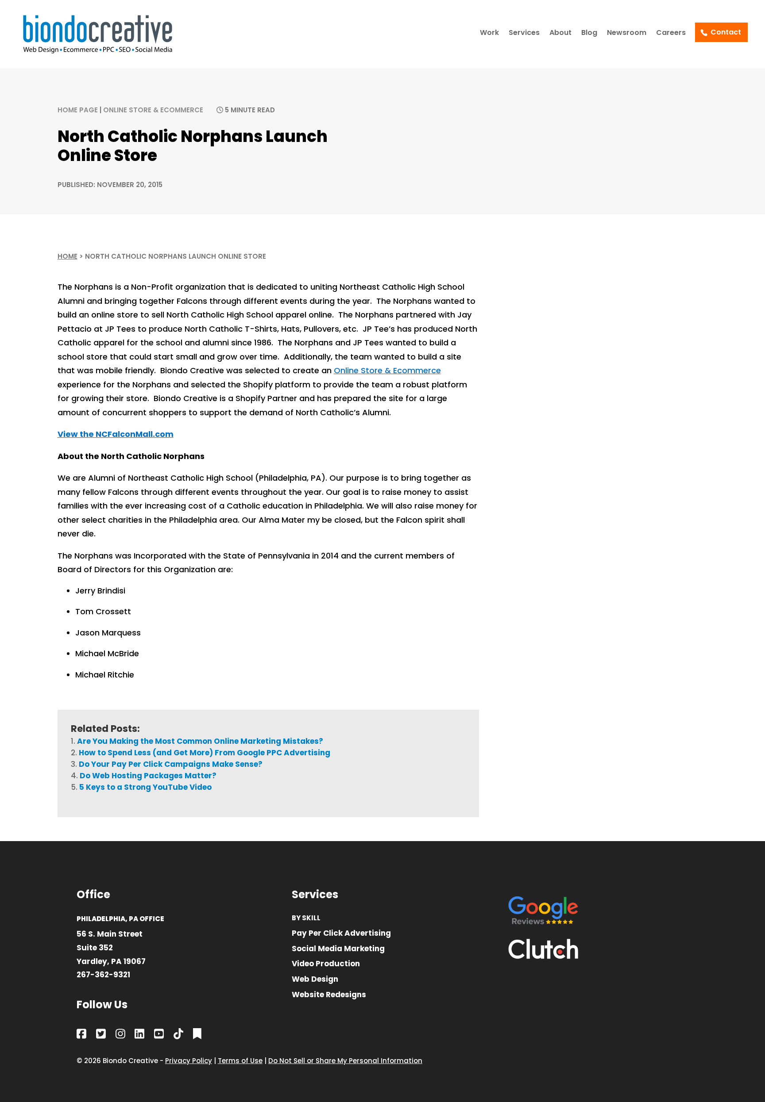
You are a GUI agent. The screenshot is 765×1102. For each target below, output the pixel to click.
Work (489, 34)
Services (524, 34)
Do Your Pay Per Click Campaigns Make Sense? (171, 764)
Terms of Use (240, 1060)
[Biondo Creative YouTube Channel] (159, 1035)
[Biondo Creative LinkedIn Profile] (139, 1035)
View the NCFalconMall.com (116, 434)
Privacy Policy (188, 1060)
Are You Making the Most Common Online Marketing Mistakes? (200, 741)
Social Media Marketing (338, 949)
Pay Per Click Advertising (341, 933)
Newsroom (626, 34)
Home (67, 256)
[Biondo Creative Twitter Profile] (101, 1035)
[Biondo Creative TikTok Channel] (178, 1035)
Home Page (78, 110)
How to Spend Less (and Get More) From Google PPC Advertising (204, 752)
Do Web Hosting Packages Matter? (148, 775)
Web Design (315, 979)
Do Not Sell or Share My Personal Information (345, 1060)
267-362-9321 (103, 974)
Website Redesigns (329, 995)
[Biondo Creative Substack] (197, 1035)
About (560, 34)
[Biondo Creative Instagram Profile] (120, 1035)
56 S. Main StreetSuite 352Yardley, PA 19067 (111, 947)
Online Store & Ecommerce (153, 110)
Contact (726, 32)
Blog (589, 34)
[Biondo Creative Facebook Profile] (81, 1035)
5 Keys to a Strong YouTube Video (145, 787)
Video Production (326, 964)
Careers (671, 34)
